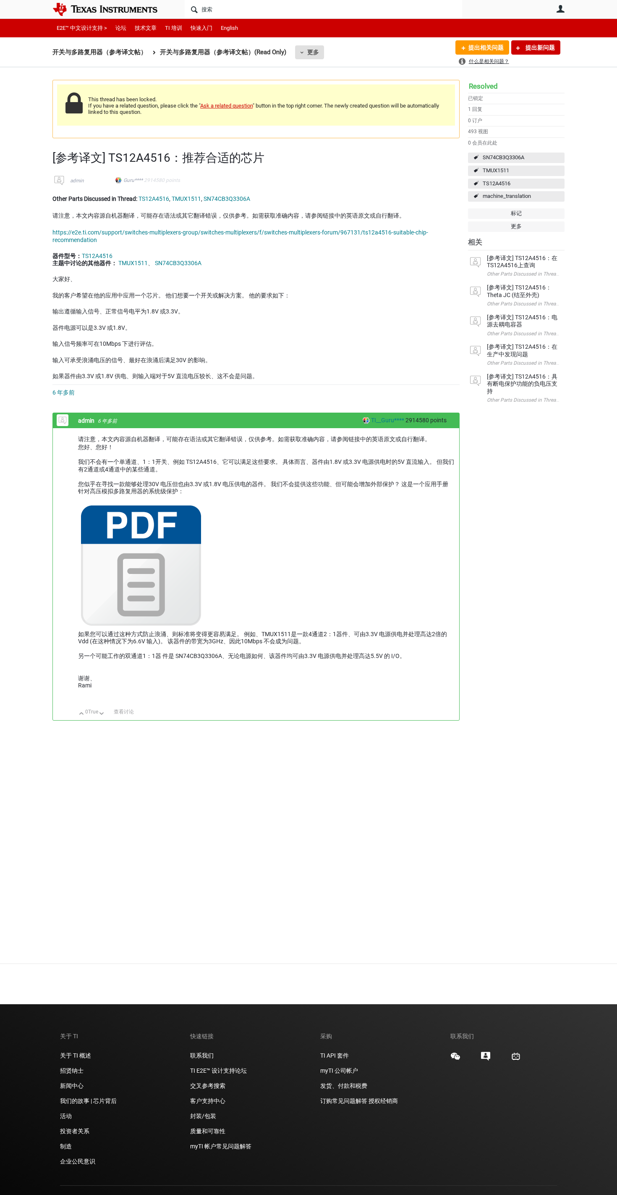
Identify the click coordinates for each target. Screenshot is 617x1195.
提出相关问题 (486, 47)
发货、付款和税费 (343, 1085)
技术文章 (146, 28)
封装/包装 (203, 1116)
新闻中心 (72, 1085)
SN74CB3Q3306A (503, 157)
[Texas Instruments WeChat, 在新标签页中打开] (455, 1059)
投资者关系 (74, 1131)
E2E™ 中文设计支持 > (82, 28)
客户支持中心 (207, 1101)
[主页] (111, 9)
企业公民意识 (77, 1161)
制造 (66, 1146)
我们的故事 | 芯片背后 (88, 1101)
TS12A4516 (496, 183)
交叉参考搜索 (207, 1085)
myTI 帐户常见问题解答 (220, 1146)
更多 (313, 52)
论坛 (120, 28)
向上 (81, 714)
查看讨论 (124, 712)
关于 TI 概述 (75, 1055)
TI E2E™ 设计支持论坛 (218, 1070)
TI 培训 (173, 28)
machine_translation (507, 196)
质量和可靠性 (208, 1131)
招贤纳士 (72, 1070)
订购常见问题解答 (343, 1101)
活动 (66, 1116)
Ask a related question (226, 106)
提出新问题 (539, 47)
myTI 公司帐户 (339, 1070)
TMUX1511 (496, 170)
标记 (516, 213)
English (229, 28)
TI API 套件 (334, 1055)
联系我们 (202, 1055)
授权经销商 (383, 1101)
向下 (101, 714)
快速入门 (201, 28)
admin (77, 181)
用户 (560, 9)
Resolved (483, 86)
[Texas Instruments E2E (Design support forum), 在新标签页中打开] (486, 1059)
